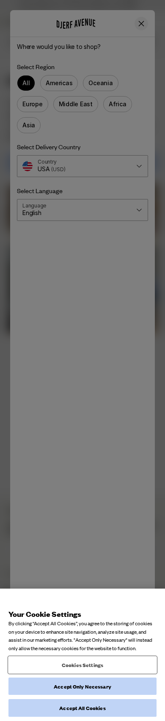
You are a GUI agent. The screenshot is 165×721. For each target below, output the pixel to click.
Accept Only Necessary (82, 686)
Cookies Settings (82, 665)
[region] (82, 655)
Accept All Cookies (82, 708)
